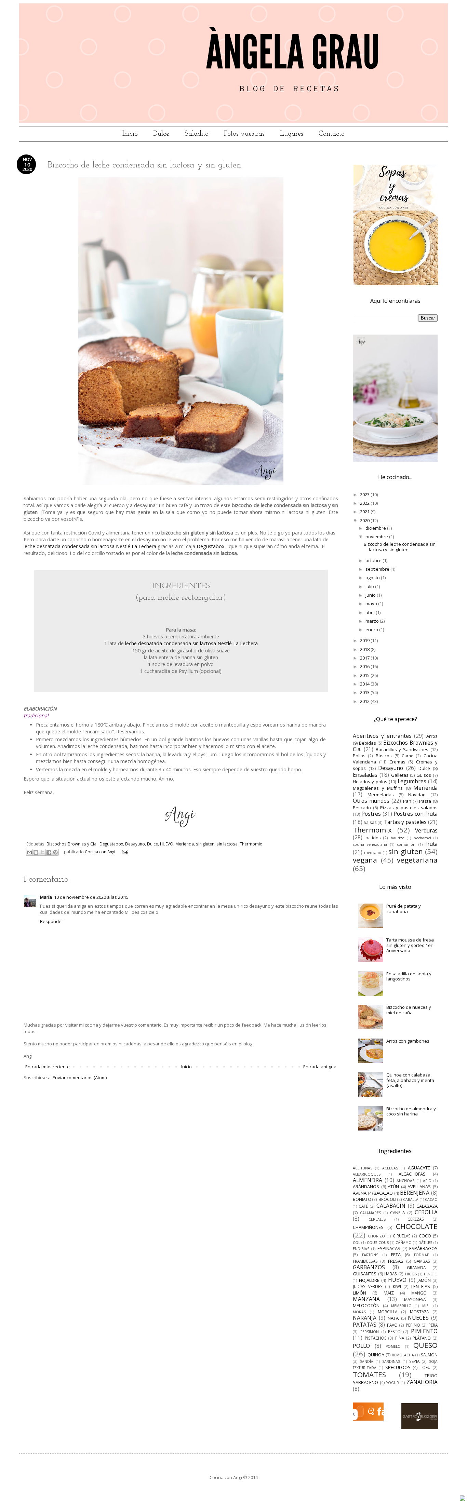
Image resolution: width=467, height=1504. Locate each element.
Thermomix (251, 843)
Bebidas (367, 743)
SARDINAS (391, 1361)
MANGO (419, 1293)
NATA (393, 1318)
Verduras (426, 830)
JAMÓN (424, 1280)
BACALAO (383, 1193)
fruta (431, 844)
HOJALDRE (369, 1280)
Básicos (384, 756)
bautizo (397, 838)
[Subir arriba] (462, 1498)
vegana (365, 860)
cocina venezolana (370, 844)
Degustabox (210, 546)
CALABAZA (427, 1206)
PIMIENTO (424, 1331)
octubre (374, 560)
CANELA (397, 1212)
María (46, 897)
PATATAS (364, 1324)
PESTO (394, 1331)
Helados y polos (370, 781)
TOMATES (369, 1374)
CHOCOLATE (417, 1226)
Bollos (359, 755)
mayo (371, 603)
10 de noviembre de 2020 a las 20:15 (91, 897)
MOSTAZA (419, 1311)
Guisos (423, 775)
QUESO (425, 1345)
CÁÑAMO (404, 1242)
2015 (365, 675)
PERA (433, 1325)
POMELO (393, 1346)
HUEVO (166, 843)
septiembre (377, 569)
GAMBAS (422, 1261)
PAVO (392, 1325)
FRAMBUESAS (365, 1261)
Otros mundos (371, 800)
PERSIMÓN (369, 1331)
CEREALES (377, 1219)
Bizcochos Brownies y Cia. (71, 843)
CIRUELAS (402, 1235)
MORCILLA (387, 1311)
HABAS (390, 1273)
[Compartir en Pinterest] (55, 852)
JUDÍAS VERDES (368, 1286)
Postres (371, 813)
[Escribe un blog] (35, 852)
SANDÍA (366, 1361)
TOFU (425, 1367)
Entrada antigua (319, 1066)
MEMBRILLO (401, 1305)
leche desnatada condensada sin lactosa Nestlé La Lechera (90, 546)
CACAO (431, 1199)
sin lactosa (227, 843)
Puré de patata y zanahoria (403, 908)
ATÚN (393, 1186)
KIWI (397, 1286)
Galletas (400, 775)
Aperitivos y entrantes (382, 736)
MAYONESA (415, 1299)
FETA (396, 1254)
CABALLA (410, 1199)
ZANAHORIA (422, 1382)
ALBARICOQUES (367, 1174)
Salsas (370, 822)
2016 (365, 666)
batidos (373, 837)
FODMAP (421, 1254)
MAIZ (389, 1293)
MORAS (359, 1312)
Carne (407, 755)
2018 (365, 649)
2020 (365, 520)
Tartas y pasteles (405, 822)
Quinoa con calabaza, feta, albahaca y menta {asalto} (410, 1080)
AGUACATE (419, 1168)
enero (372, 629)
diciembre (376, 528)
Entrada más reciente (47, 1066)
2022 (365, 503)
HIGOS (411, 1274)
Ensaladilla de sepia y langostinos (408, 976)
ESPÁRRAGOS (423, 1248)
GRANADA (416, 1267)
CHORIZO (376, 1236)
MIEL (426, 1305)
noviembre (377, 536)
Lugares (291, 134)
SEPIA (414, 1361)
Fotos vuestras (244, 134)
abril (370, 612)
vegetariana (417, 860)
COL (356, 1242)
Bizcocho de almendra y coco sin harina (411, 1111)
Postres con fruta (415, 813)
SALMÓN (429, 1354)
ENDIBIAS (361, 1248)
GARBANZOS (369, 1267)
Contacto (332, 134)
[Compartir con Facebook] (48, 852)
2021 (365, 512)
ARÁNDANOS (366, 1186)
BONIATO (362, 1199)
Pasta (425, 801)
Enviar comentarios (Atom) (80, 1077)
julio (370, 586)
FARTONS (370, 1254)
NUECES (418, 1318)
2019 (365, 640)
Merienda (184, 843)
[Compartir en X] (42, 852)
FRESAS (395, 1261)
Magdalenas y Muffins (378, 788)
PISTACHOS (376, 1338)
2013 (365, 692)
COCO (425, 1236)
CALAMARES (370, 1212)
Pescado (362, 807)
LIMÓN (359, 1293)
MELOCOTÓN (366, 1305)
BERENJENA (414, 1192)
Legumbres (412, 781)
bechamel (422, 838)
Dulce (161, 134)
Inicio (130, 134)
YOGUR (392, 1382)
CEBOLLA (426, 1212)
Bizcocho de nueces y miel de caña (408, 1010)
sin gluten (205, 843)
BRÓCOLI (387, 1199)
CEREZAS (416, 1219)
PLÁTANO (422, 1338)
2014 (365, 684)
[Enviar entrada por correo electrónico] (124, 851)
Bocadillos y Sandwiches (402, 749)
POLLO (361, 1346)
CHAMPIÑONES (368, 1227)
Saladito (197, 134)
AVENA (359, 1193)
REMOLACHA (403, 1355)
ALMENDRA (367, 1180)
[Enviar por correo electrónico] (29, 852)
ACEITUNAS (362, 1168)
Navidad (417, 794)
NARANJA (364, 1318)
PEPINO (413, 1325)
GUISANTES (364, 1274)
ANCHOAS (405, 1180)
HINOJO (431, 1274)
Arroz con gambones (407, 1041)
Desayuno (135, 843)
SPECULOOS (398, 1367)
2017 (365, 658)
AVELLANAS (419, 1186)
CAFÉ (363, 1206)
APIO (427, 1180)
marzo (372, 621)
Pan (407, 801)
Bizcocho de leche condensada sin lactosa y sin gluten (400, 547)
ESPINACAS (388, 1248)
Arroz (432, 736)
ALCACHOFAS (412, 1174)
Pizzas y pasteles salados (409, 807)
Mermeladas (381, 794)
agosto (373, 577)
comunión (406, 844)
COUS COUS (378, 1242)
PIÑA (399, 1338)
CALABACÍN (390, 1205)
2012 (365, 701)
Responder (51, 921)
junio (371, 595)
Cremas (397, 762)
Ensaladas (365, 774)
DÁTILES (425, 1242)
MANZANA (366, 1299)
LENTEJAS (420, 1286)
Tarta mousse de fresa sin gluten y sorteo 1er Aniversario (410, 945)
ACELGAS (390, 1168)
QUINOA (376, 1355)
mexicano (372, 852)
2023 (365, 494)
